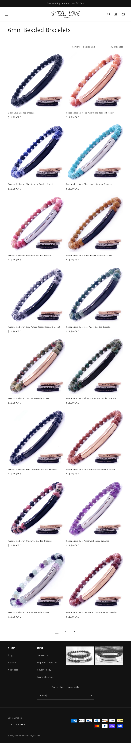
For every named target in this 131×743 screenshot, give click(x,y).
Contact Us (42, 655)
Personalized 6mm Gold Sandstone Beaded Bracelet (90, 469)
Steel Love (19, 736)
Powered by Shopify (31, 736)
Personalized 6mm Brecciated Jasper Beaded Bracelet (91, 612)
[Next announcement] (124, 3)
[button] (6, 14)
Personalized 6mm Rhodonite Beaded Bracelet (29, 255)
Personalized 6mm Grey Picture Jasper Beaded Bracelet (34, 327)
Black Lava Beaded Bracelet (21, 113)
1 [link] (57, 631)
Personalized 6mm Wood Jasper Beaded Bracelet (89, 255)
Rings (11, 655)
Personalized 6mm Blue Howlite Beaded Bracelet (89, 184)
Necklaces (13, 669)
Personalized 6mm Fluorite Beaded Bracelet (28, 612)
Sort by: (76, 46)
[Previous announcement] (6, 3)
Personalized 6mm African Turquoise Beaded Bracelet (91, 398)
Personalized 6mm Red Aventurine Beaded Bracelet (90, 113)
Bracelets (13, 662)
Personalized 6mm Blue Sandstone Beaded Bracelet (32, 469)
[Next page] (74, 631)
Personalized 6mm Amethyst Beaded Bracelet (87, 541)
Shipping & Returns (47, 662)
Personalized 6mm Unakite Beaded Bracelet (28, 398)
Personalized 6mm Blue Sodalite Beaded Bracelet (31, 184)
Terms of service (45, 676)
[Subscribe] (90, 695)
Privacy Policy (44, 669)
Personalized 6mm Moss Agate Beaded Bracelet (88, 327)
